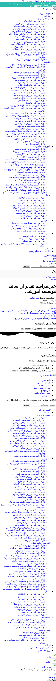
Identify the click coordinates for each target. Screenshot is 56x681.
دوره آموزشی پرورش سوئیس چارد (29, 95)
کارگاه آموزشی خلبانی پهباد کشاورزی (28, 77)
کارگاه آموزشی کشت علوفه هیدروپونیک (27, 105)
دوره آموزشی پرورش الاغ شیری (30, 154)
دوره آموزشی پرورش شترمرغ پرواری (28, 205)
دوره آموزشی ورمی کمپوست (32, 238)
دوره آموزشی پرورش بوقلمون (31, 200)
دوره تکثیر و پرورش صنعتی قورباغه (29, 23)
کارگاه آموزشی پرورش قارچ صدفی (29, 72)
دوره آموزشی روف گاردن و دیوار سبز (28, 228)
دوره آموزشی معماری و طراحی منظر (28, 223)
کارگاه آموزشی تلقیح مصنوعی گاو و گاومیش (25, 159)
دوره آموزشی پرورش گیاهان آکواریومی (27, 31)
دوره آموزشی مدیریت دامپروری (30, 167)
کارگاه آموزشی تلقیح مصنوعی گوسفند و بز (26, 190)
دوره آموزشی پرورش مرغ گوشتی (29, 210)
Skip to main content (47, 1)
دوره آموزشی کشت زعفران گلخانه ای (28, 87)
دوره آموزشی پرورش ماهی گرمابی (29, 36)
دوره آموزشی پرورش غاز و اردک (30, 218)
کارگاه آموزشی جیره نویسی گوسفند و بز (27, 177)
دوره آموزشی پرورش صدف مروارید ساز (26, 46)
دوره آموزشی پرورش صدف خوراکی (28, 49)
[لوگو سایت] (48, 9)
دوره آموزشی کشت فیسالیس (31, 100)
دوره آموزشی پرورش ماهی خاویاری (29, 39)
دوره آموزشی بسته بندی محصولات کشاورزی (25, 136)
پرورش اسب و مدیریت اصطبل (31, 172)
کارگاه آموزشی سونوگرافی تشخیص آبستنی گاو (24, 192)
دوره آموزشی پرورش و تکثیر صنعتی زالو (27, 34)
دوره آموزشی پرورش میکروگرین (30, 80)
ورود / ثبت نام (44, 650)
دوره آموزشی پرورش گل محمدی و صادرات (25, 139)
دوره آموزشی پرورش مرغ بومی (30, 213)
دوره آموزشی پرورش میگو (33, 52)
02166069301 (50, 256)
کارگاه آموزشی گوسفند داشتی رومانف (27, 151)
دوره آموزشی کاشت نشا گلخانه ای (29, 93)
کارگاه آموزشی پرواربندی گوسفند (30, 149)
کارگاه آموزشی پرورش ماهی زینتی (29, 41)
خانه (54, 277)
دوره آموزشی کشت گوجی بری (31, 82)
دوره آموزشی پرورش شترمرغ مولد (29, 208)
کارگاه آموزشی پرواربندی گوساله (30, 156)
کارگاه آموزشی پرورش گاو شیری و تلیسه (26, 179)
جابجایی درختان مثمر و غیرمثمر (31, 126)
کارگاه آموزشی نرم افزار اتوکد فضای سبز (26, 225)
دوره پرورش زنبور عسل (34, 241)
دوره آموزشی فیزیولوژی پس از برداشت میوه (25, 116)
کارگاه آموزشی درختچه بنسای (31, 75)
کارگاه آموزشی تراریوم (34, 144)
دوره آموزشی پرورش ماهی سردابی (29, 26)
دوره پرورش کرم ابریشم (34, 236)
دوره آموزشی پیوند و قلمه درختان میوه (27, 90)
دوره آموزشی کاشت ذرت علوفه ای (29, 118)
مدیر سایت (34, 298)
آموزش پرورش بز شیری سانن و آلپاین (28, 164)
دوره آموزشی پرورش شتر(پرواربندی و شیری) (24, 162)
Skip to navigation (30, 1)
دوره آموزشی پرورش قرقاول (31, 197)
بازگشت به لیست (48, 316)
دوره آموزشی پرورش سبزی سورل (29, 123)
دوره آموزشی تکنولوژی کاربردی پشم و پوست (24, 169)
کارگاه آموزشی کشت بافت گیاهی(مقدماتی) (25, 133)
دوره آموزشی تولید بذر (35, 103)
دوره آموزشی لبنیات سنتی (33, 182)
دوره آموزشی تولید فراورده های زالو (29, 29)
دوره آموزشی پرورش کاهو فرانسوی (29, 98)
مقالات (48, 277)
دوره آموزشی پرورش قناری (32, 215)
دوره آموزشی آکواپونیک (34, 21)
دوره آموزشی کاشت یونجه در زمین (29, 121)
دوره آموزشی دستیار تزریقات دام (30, 174)
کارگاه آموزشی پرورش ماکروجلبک (29, 59)
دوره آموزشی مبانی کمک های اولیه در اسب (25, 187)
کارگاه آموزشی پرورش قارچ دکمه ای (28, 64)
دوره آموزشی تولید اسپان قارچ (31, 85)
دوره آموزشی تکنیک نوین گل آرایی (30, 141)
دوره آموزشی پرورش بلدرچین (31, 202)
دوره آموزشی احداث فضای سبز (31, 231)
